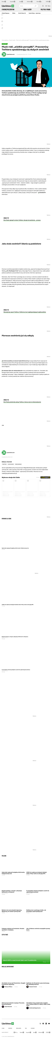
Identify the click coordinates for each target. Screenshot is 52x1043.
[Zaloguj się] (43, 6)
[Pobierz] (2, 25)
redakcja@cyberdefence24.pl (9, 473)
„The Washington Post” (12, 271)
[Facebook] (43, 1023)
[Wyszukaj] (35, 6)
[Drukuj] (2, 21)
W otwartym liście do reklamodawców (12, 370)
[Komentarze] (2, 18)
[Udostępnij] (2, 28)
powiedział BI (42, 192)
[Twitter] (40, 1023)
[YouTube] (49, 1023)
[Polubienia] (2, 14)
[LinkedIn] (46, 1023)
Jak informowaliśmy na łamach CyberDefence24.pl (15, 361)
